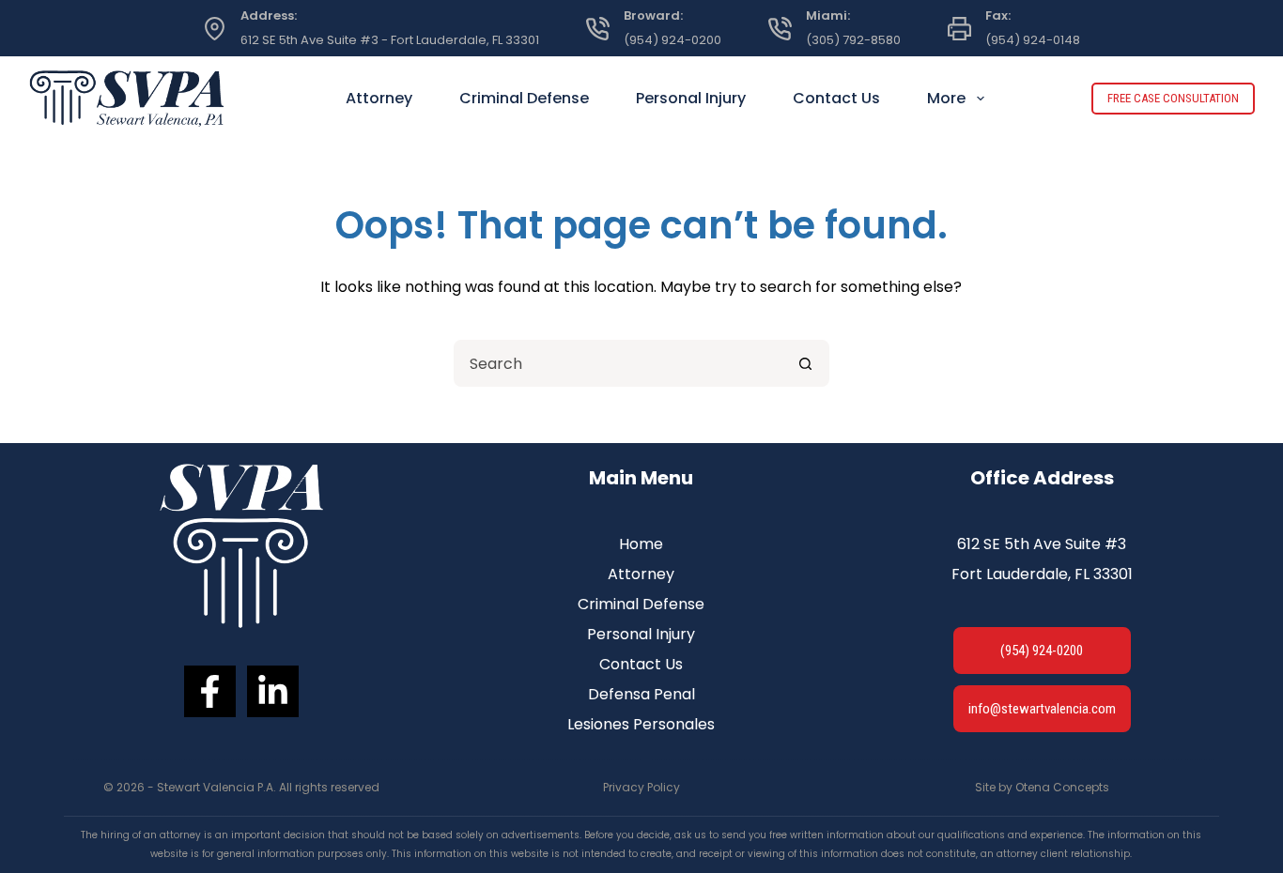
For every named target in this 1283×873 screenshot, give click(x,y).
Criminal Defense (524, 98)
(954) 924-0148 (1032, 40)
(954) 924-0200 (672, 40)
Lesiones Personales (641, 724)
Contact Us (836, 98)
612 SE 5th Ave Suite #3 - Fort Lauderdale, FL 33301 (389, 40)
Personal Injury (691, 98)
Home (641, 544)
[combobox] (620, 363)
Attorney (379, 98)
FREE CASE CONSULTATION (1173, 98)
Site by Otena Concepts (1042, 787)
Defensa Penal (641, 694)
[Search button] (805, 363)
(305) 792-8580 (853, 40)
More (946, 98)
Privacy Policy (641, 787)
